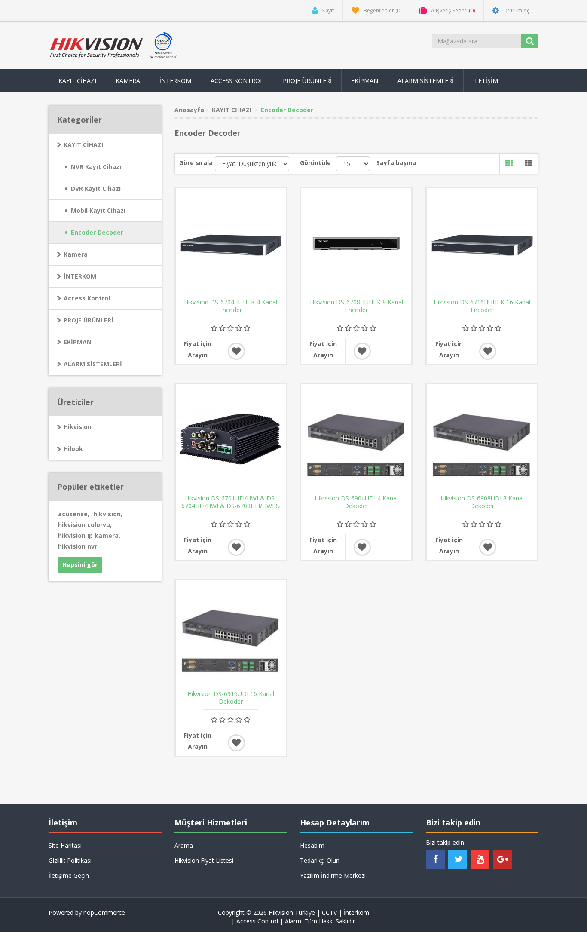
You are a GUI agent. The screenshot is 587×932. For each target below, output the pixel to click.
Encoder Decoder (97, 232)
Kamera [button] (128, 81)
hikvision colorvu (85, 525)
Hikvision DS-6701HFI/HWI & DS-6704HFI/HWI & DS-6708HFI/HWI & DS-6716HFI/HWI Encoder (230, 506)
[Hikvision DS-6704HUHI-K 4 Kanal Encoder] (230, 243)
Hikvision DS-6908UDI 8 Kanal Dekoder (482, 502)
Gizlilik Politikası (70, 860)
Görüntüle (315, 163)
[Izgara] (509, 164)
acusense (73, 514)
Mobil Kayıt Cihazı (98, 210)
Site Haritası (65, 845)
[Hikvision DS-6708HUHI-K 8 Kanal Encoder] (356, 243)
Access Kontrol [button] (237, 81)
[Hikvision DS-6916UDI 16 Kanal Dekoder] (230, 635)
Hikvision (78, 427)
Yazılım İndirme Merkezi (333, 875)
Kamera (76, 254)
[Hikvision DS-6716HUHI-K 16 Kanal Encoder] (481, 243)
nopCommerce (104, 912)
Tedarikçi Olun (319, 860)
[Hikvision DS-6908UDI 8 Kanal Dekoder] (481, 439)
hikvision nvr (77, 546)
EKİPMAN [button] (364, 81)
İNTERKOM (80, 276)
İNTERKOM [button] (175, 81)
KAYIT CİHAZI (83, 145)
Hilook (73, 449)
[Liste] (528, 164)
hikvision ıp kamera (89, 535)
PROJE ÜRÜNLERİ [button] (307, 81)
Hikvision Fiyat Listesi (203, 860)
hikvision (107, 514)
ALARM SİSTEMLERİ (93, 364)
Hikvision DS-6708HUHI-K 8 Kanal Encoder (356, 306)
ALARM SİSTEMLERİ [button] (425, 81)
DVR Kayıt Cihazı (96, 188)
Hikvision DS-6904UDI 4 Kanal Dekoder (356, 502)
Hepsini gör (80, 565)
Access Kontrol (87, 298)
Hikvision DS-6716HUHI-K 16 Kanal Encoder (482, 306)
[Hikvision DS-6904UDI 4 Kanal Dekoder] (356, 439)
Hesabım (312, 845)
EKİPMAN (78, 342)
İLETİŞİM (485, 81)
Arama (183, 845)
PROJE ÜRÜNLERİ (88, 320)
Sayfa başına (396, 163)
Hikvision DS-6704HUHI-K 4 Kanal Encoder (230, 306)
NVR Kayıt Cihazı (96, 166)
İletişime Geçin (69, 875)
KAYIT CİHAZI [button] (77, 81)
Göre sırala (196, 163)
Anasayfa (189, 110)
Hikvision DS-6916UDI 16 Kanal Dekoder (230, 697)
